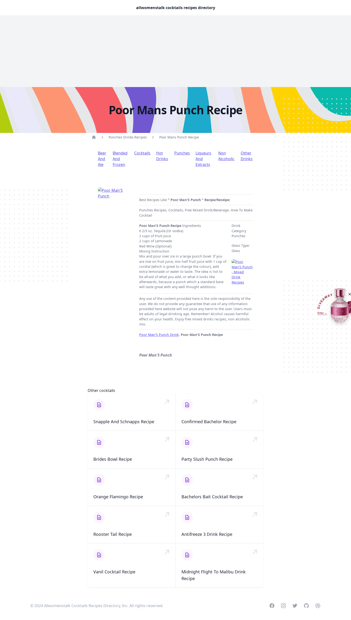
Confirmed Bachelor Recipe (208, 421)
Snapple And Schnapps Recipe (123, 421)
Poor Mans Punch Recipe (179, 137)
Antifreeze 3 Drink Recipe (206, 534)
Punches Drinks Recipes (128, 137)
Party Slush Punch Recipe (207, 459)
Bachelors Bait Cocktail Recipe (212, 496)
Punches (182, 153)
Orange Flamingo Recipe (118, 496)
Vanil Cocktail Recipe (114, 572)
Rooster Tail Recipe (112, 534)
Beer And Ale (102, 158)
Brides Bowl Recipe (112, 459)
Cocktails (142, 153)
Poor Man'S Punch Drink (159, 334)
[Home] (93, 137)
